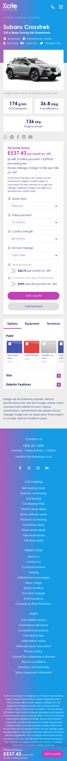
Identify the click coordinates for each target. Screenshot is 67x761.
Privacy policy (33, 651)
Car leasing (33, 498)
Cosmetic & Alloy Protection (33, 603)
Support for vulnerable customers (33, 656)
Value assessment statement (33, 672)
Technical (53, 323)
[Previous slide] (8, 69)
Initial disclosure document (33, 646)
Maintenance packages (34, 577)
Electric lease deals (33, 509)
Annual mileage (22, 248)
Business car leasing (33, 493)
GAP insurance (33, 598)
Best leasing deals (33, 488)
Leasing (33, 572)
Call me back (33, 306)
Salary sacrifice (33, 588)
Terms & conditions (33, 661)
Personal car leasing (33, 519)
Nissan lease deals (33, 530)
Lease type (19, 198)
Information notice (33, 641)
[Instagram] (38, 468)
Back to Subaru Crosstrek (23, 17)
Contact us (33, 561)
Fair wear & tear (33, 635)
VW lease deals (33, 540)
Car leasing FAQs (33, 503)
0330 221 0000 (33, 446)
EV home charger (33, 593)
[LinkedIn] (46, 468)
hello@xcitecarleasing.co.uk (33, 456)
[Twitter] (29, 468)
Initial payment (22, 215)
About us (33, 556)
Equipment (32, 323)
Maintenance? (22, 264)
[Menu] (60, 6)
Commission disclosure (33, 625)
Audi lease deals (33, 525)
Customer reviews (33, 567)
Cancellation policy (33, 620)
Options (12, 323)
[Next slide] (58, 69)
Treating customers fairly (33, 667)
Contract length (22, 231)
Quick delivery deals (33, 514)
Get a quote (33, 295)
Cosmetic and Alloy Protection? (32, 278)
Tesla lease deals (33, 535)
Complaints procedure (33, 630)
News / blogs (33, 583)
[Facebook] (20, 468)
